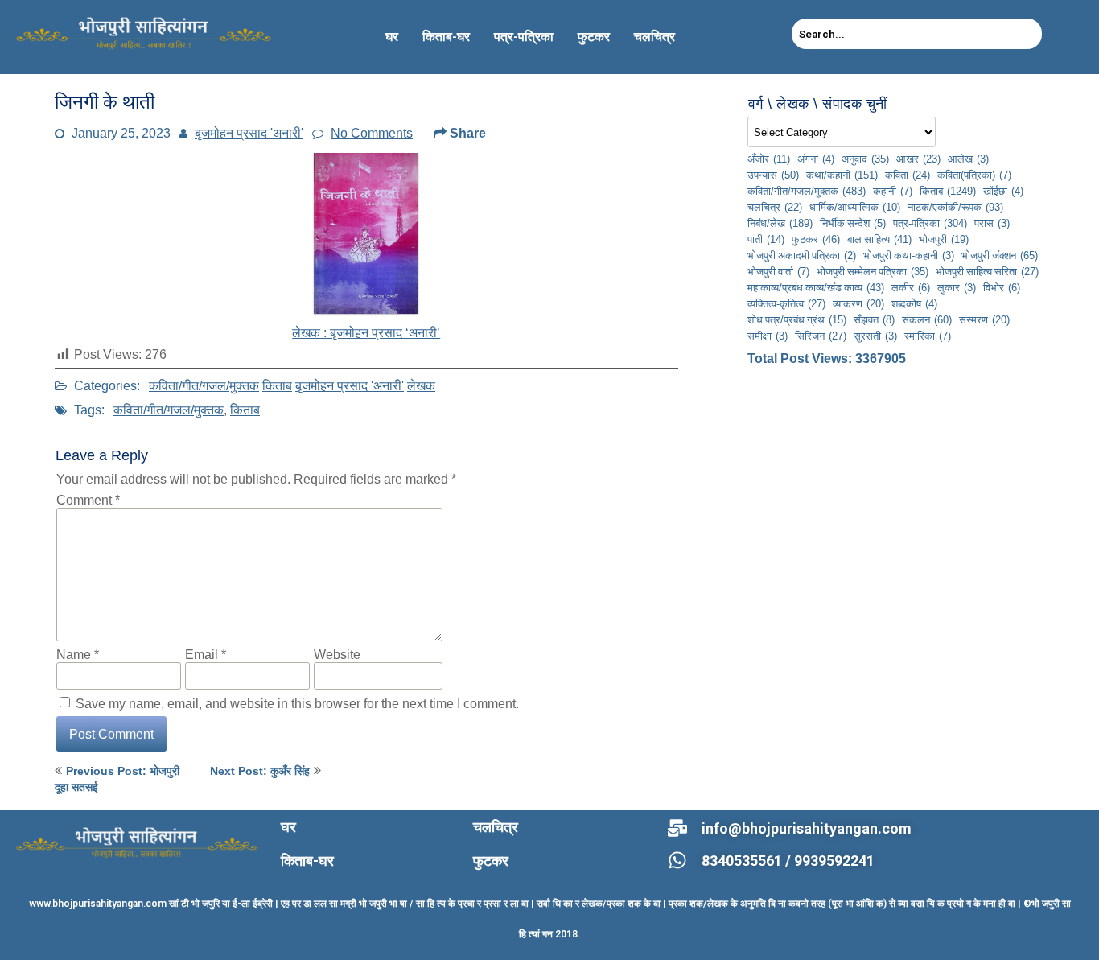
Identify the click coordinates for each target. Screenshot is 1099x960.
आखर (918, 158)
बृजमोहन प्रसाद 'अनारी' (249, 133)
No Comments (372, 133)
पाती (765, 239)
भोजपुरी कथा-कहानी (908, 255)
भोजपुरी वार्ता (778, 271)
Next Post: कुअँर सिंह (260, 771)
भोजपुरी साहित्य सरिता (987, 271)
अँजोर (768, 158)
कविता (907, 174)
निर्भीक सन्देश (853, 223)
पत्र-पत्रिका (524, 36)
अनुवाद (865, 158)
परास (992, 223)
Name (77, 654)
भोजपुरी (944, 239)
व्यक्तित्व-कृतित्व (786, 303)
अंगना (815, 158)
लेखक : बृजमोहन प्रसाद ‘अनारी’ (367, 332)
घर (391, 36)
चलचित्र (654, 36)
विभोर (1001, 287)
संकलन (927, 319)
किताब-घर (446, 36)
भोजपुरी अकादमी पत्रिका (801, 255)
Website (337, 654)
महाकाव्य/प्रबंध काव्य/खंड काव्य (815, 287)
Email (205, 654)
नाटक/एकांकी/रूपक (955, 207)
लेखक (421, 385)
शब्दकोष (914, 303)
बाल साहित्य (879, 239)
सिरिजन (820, 335)
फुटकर (594, 36)
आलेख (968, 158)
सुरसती (875, 335)
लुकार (956, 287)
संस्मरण (984, 319)
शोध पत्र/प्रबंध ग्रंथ (796, 319)
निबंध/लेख (780, 223)
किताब (277, 385)
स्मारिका (927, 335)
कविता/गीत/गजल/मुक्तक (204, 385)
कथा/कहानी (842, 174)
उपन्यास (773, 174)
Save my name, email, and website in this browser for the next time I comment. (297, 703)
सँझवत (874, 319)
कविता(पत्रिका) (974, 174)
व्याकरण (858, 303)
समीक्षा (767, 335)
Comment (88, 500)
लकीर (910, 287)
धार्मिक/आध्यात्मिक (854, 207)
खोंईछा (1003, 190)
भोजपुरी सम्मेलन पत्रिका (872, 271)
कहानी (892, 190)
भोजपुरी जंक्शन (999, 255)
